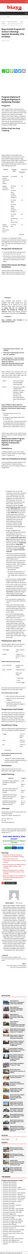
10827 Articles (18, 903)
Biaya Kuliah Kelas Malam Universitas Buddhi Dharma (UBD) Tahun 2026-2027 (17, 1097)
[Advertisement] (14, 53)
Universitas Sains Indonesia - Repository (14, 915)
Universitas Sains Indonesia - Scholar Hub (14, 920)
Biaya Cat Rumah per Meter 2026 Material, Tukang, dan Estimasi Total (16, 1170)
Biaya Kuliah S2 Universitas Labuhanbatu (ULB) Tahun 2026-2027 (17, 1002)
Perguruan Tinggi (12, 21)
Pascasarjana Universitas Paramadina (16, 928)
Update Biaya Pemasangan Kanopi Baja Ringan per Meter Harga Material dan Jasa (17, 1162)
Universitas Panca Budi (18, 945)
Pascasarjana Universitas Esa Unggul (11, 933)
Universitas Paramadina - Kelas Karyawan (13, 1208)
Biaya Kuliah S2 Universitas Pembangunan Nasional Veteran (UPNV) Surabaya (14, 860)
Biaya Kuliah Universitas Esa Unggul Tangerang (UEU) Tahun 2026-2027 (17, 1110)
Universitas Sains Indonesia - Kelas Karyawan (14, 913)
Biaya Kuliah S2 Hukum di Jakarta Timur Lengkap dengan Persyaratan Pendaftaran (17, 1043)
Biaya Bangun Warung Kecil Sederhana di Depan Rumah (17, 1155)
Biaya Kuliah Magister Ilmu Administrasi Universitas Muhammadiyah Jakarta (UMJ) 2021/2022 (14, 877)
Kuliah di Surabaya (10, 883)
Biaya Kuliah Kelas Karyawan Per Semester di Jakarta (17, 1071)
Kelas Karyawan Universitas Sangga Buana (13, 1215)
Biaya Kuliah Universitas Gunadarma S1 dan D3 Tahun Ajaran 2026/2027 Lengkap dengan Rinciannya (17, 1057)
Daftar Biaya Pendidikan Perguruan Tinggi (17, 1064)
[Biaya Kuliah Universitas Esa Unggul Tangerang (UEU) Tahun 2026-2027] (6, 1110)
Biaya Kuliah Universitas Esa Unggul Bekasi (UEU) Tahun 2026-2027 (17, 1116)
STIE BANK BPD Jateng (19, 937)
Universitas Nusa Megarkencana (11, 948)
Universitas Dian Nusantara (18, 907)
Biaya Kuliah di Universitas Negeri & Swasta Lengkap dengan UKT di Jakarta (17, 1030)
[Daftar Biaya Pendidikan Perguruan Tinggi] (6, 1065)
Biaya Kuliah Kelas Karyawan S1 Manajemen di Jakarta (17, 1083)
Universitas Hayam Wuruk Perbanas (12, 1231)
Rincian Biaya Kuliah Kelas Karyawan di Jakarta (17, 1076)
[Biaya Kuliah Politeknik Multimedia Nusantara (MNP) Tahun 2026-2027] (6, 1103)
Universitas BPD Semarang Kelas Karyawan (14, 1226)
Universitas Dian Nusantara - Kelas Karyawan (14, 1189)
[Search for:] (14, 17)
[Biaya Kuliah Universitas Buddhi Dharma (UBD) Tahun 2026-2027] (6, 1090)
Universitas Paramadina (8, 925)
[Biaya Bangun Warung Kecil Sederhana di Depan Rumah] (6, 1155)
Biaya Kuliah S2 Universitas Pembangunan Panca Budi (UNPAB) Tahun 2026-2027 (17, 1024)
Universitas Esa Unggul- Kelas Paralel (12, 1222)
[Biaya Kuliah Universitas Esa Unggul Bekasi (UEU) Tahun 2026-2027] (6, 1116)
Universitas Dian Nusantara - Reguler (12, 1187)
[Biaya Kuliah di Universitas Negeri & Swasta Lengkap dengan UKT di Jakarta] (6, 1030)
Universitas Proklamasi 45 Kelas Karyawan (13, 1229)
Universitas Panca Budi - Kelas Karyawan (14, 946)
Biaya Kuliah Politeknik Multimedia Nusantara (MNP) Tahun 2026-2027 (16, 1103)
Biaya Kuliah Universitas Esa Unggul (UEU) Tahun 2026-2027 (17, 1121)
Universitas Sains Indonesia (18, 912)
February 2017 (6, 40)
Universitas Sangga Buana (9, 930)
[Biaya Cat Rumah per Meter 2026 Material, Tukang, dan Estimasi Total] (6, 1169)
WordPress (19, 1253)
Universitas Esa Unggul (20, 932)
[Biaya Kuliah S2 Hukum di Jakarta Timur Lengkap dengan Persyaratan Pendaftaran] (6, 1042)
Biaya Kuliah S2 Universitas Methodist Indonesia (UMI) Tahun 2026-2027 (16, 1009)
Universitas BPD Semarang (9, 1224)
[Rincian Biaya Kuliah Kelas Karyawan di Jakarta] (6, 1077)
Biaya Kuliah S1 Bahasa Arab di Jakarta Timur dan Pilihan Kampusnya (17, 1050)
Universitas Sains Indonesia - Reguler (11, 922)
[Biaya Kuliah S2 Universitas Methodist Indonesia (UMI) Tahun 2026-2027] (6, 1008)
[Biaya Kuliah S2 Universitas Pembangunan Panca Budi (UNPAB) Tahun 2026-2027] (6, 1023)
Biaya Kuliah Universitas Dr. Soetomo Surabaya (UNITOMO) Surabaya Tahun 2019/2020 (13, 871)
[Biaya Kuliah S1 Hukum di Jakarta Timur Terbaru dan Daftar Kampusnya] (6, 1035)
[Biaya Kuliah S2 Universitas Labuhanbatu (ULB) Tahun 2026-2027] (6, 1002)
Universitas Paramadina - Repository (17, 923)
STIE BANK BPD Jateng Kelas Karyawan (14, 938)
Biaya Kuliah (6, 995)
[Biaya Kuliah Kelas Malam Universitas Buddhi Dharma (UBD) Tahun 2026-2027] (6, 1096)
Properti (5, 1142)
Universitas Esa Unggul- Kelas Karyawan (13, 1221)
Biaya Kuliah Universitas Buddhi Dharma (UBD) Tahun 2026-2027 (17, 1090)
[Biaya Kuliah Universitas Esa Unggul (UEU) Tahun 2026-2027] (6, 1121)
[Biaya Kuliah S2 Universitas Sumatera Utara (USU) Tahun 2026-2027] (6, 1016)
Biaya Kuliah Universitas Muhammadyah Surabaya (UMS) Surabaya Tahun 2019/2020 (14, 866)
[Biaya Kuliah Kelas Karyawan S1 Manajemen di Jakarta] (6, 1084)
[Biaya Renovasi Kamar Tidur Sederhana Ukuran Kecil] (6, 1149)
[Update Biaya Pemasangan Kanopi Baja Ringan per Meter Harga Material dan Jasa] (6, 1162)
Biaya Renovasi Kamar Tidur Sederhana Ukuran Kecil (17, 1149)
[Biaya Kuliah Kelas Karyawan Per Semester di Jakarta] (6, 1071)
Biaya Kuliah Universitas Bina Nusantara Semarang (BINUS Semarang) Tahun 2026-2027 (17, 1128)
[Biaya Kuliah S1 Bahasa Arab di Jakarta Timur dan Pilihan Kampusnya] (6, 1050)
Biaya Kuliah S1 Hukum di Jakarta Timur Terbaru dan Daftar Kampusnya (17, 1037)
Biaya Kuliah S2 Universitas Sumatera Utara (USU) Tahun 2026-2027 (17, 1017)
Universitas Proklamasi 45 (8, 940)
